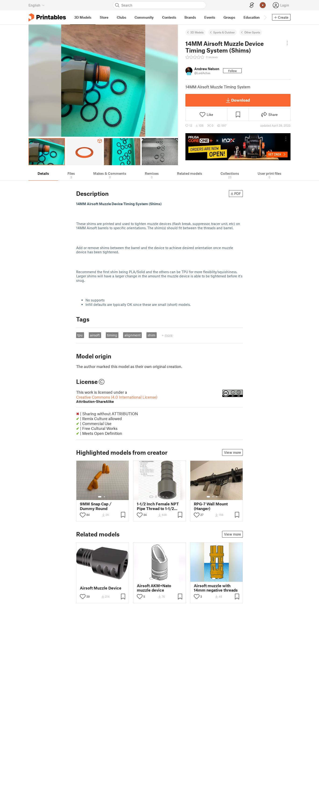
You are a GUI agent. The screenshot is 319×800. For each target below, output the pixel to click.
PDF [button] (237, 193)
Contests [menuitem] (169, 17)
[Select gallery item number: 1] (100, 497)
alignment (132, 335)
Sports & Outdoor (224, 32)
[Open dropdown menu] (287, 43)
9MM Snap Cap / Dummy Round (95, 506)
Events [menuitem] (209, 17)
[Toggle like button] (82, 515)
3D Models (197, 32)
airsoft (95, 335)
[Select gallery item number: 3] (160, 497)
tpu (80, 335)
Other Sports (252, 32)
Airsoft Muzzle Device (100, 588)
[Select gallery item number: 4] (163, 497)
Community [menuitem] (144, 17)
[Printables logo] (47, 17)
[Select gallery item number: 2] (104, 497)
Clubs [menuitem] (121, 17)
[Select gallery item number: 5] (167, 497)
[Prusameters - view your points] (263, 5)
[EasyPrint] (251, 5)
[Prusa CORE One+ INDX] (238, 146)
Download (240, 100)
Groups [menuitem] (229, 17)
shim (151, 335)
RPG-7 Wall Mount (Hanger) (211, 506)
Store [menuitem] (104, 17)
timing (112, 335)
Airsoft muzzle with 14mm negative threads (216, 587)
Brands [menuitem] (190, 17)
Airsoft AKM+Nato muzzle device (154, 587)
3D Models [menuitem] (82, 17)
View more (232, 452)
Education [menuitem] (252, 17)
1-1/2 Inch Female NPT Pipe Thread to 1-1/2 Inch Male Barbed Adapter (158, 506)
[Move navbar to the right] (265, 17)
